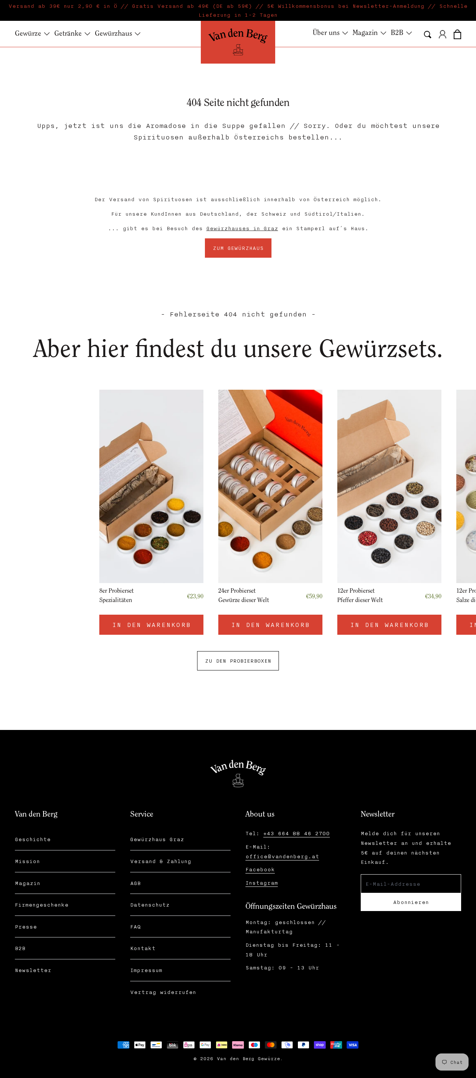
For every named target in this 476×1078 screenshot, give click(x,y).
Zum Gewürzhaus (238, 247)
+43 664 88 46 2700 (296, 833)
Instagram (261, 882)
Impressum (146, 970)
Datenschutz (150, 904)
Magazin (27, 882)
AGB (135, 882)
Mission (27, 861)
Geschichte (33, 839)
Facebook (260, 869)
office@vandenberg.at (282, 856)
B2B (20, 948)
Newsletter (33, 970)
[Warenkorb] (457, 33)
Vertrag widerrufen (163, 991)
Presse (26, 926)
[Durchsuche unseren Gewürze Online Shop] (427, 35)
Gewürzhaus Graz (157, 839)
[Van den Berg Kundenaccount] (442, 34)
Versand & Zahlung (160, 861)
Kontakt (142, 948)
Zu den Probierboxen (238, 660)
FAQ (135, 926)
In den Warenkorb (357, 624)
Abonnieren (411, 901)
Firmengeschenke (41, 904)
